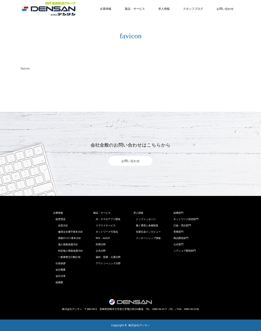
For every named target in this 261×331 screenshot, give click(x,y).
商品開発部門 (180, 238)
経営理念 (59, 219)
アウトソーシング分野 (107, 263)
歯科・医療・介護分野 (107, 257)
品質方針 (60, 225)
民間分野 (99, 244)
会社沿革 (59, 276)
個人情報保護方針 (65, 244)
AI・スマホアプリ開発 (106, 219)
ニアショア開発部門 (184, 250)
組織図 (58, 282)
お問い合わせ (130, 161)
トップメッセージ (144, 219)
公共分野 (99, 250)
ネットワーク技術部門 (185, 219)
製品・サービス (135, 9)
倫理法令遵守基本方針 (68, 231)
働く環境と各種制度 (145, 225)
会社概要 (59, 269)
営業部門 (178, 231)
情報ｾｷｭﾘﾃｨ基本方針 (67, 238)
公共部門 (178, 244)
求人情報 (164, 9)
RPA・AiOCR (101, 238)
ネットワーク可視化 (105, 231)
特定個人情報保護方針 (68, 250)
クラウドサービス (104, 225)
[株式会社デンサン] (48, 9)
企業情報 (105, 9)
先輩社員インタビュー (147, 231)
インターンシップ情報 (147, 238)
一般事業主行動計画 (66, 257)
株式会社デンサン (139, 325)
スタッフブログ (193, 9)
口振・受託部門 (182, 225)
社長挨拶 (59, 263)
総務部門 (178, 212)
